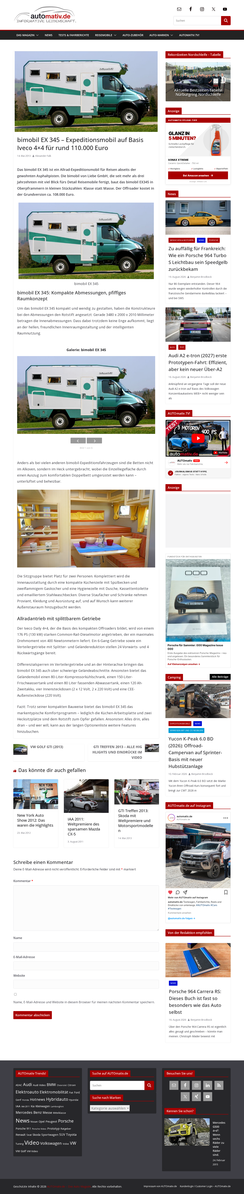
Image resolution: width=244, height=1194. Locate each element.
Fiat (71, 1092)
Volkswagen (51, 1143)
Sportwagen (49, 1134)
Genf (18, 1099)
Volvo (66, 1143)
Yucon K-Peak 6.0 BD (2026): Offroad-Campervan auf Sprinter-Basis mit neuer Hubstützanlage (195, 752)
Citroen (72, 1085)
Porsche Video (39, 1128)
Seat (29, 1134)
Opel (42, 1121)
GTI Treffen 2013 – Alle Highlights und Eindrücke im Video (117, 752)
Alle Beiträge (220, 677)
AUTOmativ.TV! (189, 35)
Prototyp (53, 1128)
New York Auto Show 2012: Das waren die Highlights (35, 820)
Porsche (213, 240)
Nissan (34, 1121)
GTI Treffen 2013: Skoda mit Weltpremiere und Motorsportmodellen (135, 820)
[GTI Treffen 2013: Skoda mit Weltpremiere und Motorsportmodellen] (136, 782)
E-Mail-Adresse (24, 957)
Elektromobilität (54, 1092)
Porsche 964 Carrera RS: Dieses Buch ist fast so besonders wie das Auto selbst (195, 1001)
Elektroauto (27, 1092)
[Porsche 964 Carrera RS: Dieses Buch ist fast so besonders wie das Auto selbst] (198, 960)
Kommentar (23, 881)
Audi (172, 347)
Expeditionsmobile (180, 723)
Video (31, 1142)
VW (73, 1143)
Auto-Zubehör (133, 35)
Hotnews (37, 1099)
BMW (51, 1084)
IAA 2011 (25, 1106)
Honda (25, 1099)
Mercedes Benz (29, 1112)
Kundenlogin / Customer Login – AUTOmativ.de (205, 1186)
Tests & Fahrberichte (74, 35)
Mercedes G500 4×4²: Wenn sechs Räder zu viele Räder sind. (219, 1139)
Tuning (19, 1143)
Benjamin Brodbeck (201, 276)
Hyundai (73, 1099)
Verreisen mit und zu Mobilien (186, 730)
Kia (33, 1106)
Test (182, 347)
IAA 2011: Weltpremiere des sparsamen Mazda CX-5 (84, 827)
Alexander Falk (43, 155)
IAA (18, 1106)
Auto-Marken (159, 35)
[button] (37, 35)
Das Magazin (25, 35)
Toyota (71, 1134)
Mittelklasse (59, 1112)
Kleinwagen (42, 1106)
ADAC (19, 1085)
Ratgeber (66, 1128)
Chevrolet (62, 1085)
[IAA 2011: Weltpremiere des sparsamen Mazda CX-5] (86, 782)
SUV (62, 1134)
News (48, 35)
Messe (47, 1112)
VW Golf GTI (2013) (46, 746)
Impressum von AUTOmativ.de (160, 1186)
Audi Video (39, 1085)
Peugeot (51, 1121)
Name (17, 938)
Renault (21, 1134)
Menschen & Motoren (181, 240)
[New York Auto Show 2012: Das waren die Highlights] (35, 782)
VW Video (32, 1151)
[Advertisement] (198, 521)
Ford (77, 1092)
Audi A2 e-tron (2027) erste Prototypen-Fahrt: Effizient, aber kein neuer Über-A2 (198, 362)
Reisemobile (103, 35)
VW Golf (21, 1151)
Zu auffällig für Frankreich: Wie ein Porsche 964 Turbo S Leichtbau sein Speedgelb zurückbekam (198, 258)
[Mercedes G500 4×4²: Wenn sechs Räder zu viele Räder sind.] (187, 1143)
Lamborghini (57, 1106)
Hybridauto (57, 1099)
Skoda (36, 1134)
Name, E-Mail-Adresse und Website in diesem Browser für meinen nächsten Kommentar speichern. (84, 1002)
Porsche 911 (23, 1128)
